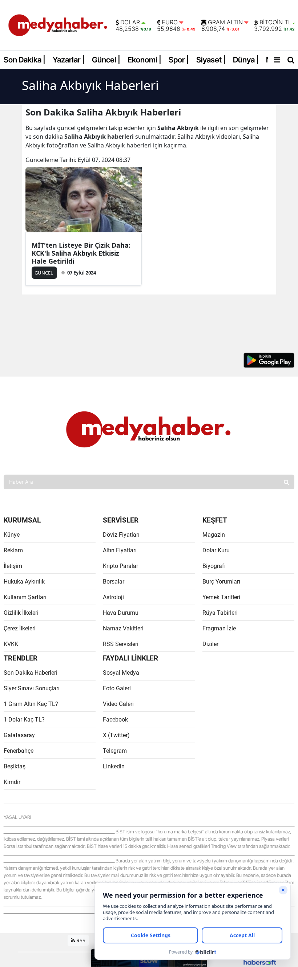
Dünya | (246, 59)
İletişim (13, 565)
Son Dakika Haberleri (30, 672)
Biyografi (214, 565)
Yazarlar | (69, 59)
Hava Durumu (120, 612)
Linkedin (114, 766)
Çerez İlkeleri (20, 628)
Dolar (130, 22)
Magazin (213, 534)
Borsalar (113, 581)
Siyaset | (211, 59)
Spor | (179, 59)
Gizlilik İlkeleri (21, 612)
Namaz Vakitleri (123, 628)
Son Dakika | (24, 59)
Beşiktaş (14, 766)
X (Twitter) (116, 735)
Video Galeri (118, 703)
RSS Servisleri (120, 644)
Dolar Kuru (216, 550)
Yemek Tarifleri (221, 597)
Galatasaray (19, 735)
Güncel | (106, 59)
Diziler (210, 644)
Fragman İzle (219, 628)
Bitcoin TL (275, 22)
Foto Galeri (117, 688)
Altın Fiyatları (120, 550)
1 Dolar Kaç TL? (24, 719)
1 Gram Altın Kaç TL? (31, 703)
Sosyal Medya (121, 672)
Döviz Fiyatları (121, 534)
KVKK (11, 644)
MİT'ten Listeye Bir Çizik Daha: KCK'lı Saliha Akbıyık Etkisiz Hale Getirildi (81, 253)
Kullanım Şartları (25, 597)
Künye (12, 534)
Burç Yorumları (221, 581)
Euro (170, 22)
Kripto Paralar (120, 565)
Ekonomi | (144, 59)
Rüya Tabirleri (220, 612)
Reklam (13, 550)
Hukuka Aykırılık (24, 581)
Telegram (115, 750)
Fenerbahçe (18, 750)
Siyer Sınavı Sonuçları (32, 688)
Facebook (115, 719)
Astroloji (113, 597)
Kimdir (12, 782)
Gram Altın (225, 22)
